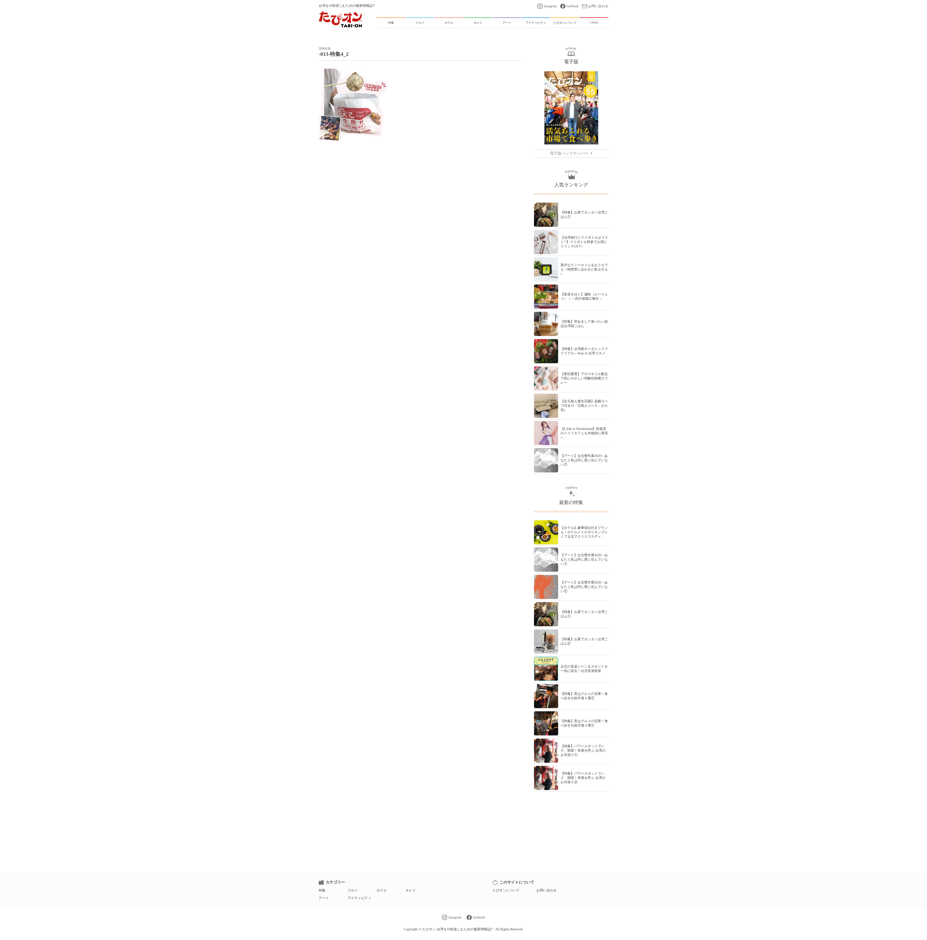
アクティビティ (359, 898)
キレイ (411, 890)
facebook (572, 6)
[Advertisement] (420, 161)
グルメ (353, 890)
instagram (550, 6)
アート (324, 898)
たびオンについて (506, 890)
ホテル (382, 890)
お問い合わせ (598, 6)
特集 (322, 890)
